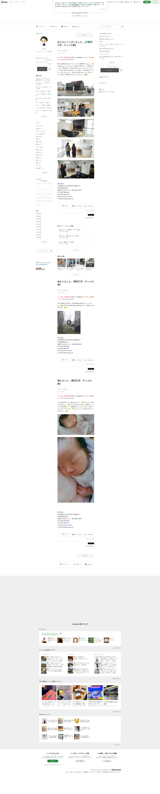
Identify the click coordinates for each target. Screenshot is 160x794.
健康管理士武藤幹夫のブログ (106, 39)
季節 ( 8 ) (38, 139)
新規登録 (147, 2)
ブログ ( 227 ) (39, 126)
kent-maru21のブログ (105, 36)
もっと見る (76, 250)
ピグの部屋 (49, 51)
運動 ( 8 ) (38, 163)
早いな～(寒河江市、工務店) (43, 91)
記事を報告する (90, 217)
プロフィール (40, 51)
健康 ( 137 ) (39, 157)
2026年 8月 (44, 180)
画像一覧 (66, 26)
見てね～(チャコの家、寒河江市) (43, 99)
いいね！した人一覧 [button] (89, 210)
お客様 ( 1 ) (39, 128)
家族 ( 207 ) (39, 149)
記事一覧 (54, 26)
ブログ (63, 53)
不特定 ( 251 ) (39, 155)
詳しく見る (80, 761)
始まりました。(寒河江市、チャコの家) (43, 83)
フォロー (110, 70)
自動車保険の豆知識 (104, 51)
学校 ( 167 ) (39, 152)
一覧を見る (112, 62)
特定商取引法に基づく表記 (109, 772)
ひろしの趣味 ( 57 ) (41, 134)
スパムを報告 (70, 772)
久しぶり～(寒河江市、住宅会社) (43, 94)
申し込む (107, 761)
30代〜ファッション (99, 654)
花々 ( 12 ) (38, 165)
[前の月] (40, 181)
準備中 (101, 41)
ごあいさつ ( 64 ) (40, 131)
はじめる (53, 761)
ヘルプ (119, 772)
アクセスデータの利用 (96, 772)
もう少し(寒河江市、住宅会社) (44, 107)
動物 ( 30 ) (39, 144)
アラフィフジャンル (41, 62)
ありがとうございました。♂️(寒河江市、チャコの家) (43, 79)
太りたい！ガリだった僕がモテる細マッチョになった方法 (111, 45)
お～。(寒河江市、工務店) (43, 102)
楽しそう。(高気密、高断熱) (43, 105)
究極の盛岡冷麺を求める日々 (106, 48)
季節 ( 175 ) (39, 141)
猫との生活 (70, 654)
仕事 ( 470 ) (39, 136)
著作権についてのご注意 (107, 91)
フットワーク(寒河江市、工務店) (43, 111)
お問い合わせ (79, 772)
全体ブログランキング (42, 58)
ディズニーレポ (45, 654)
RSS (102, 89)
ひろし (44, 49)
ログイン (155, 2)
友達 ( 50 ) (39, 160)
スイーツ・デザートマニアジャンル (50, 633)
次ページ (85, 35)
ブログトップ (41, 26)
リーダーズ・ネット (104, 54)
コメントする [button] (78, 206)
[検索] (122, 26)
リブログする (89, 206)
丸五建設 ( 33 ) (40, 168)
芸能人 (61, 633)
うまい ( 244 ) (39, 147)
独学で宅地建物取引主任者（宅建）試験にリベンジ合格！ (111, 57)
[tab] (50, 633)
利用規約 (86, 772)
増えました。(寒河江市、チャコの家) (43, 87)
